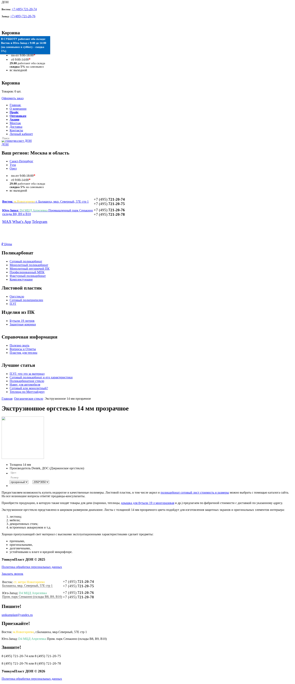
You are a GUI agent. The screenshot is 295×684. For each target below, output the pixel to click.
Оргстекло (17, 296)
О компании (18, 108)
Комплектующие (21, 279)
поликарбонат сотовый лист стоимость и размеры (195, 492)
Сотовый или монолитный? (29, 388)
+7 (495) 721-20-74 (24, 9)
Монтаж (15, 123)
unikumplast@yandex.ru (17, 615)
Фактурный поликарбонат (28, 275)
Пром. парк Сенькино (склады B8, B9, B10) (32, 596)
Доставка (16, 126)
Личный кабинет (21, 134)
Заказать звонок (12, 573)
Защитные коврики (23, 324)
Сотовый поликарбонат (26, 261)
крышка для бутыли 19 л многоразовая (147, 503)
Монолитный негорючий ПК (30, 268)
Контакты (16, 130)
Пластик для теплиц (23, 352)
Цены (7, 244)
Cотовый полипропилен (26, 300)
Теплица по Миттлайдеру (27, 391)
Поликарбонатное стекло (27, 381)
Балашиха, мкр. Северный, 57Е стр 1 (27, 585)
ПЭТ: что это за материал (27, 373)
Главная (7, 398)
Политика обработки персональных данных (32, 567)
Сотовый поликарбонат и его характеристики (41, 377)
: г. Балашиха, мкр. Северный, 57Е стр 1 (45, 201)
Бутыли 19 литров (22, 320)
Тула (13, 165)
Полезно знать (19, 345)
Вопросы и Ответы (23, 349)
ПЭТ (13, 303)
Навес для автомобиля (25, 384)
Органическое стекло (28, 398)
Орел (13, 168)
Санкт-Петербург (21, 161)
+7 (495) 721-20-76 (22, 16)
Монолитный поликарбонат (29, 265)
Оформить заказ (12, 98)
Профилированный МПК (27, 272)
